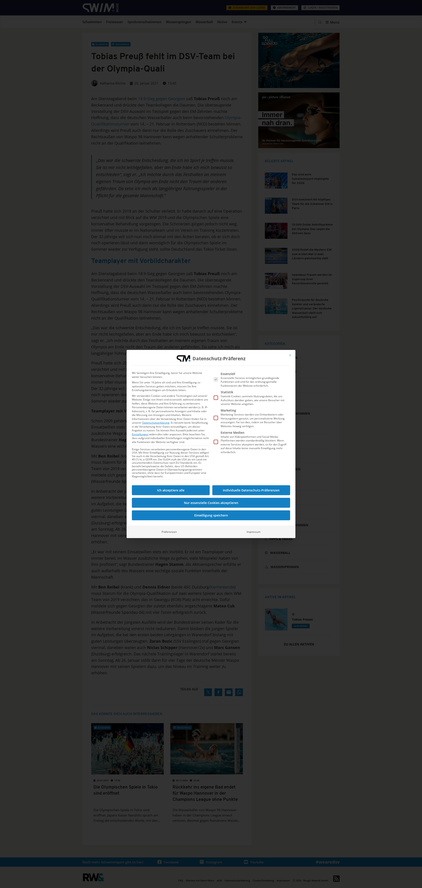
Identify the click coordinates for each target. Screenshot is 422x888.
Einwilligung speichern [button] (211, 515)
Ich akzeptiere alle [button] (170, 490)
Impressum (253, 532)
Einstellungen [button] (140, 434)
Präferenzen (169, 532)
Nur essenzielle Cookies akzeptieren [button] (211, 503)
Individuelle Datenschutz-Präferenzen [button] (251, 490)
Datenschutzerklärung (155, 423)
